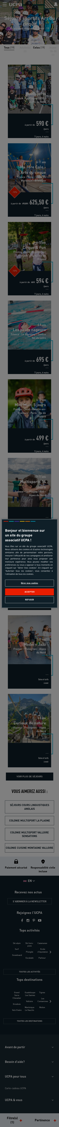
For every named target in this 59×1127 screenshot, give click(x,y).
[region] (29, 563)
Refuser (29, 599)
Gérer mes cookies (29, 583)
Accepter (30, 592)
